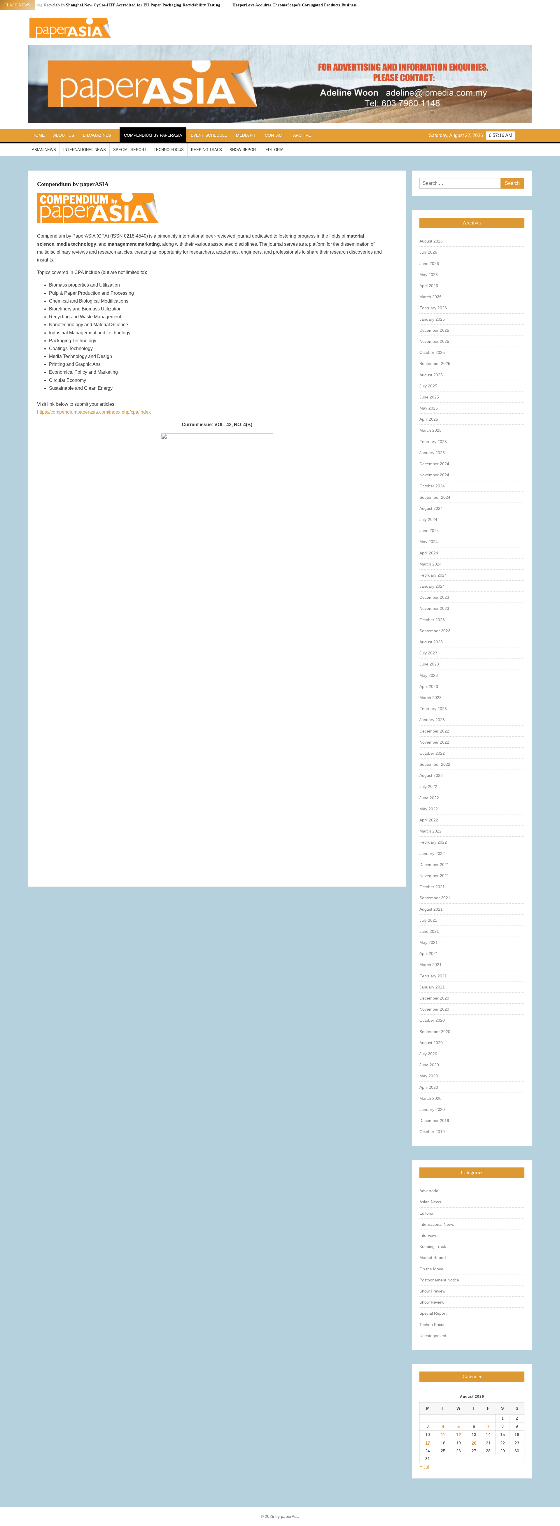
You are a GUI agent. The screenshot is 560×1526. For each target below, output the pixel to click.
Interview (427, 1235)
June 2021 (429, 931)
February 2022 (433, 842)
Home (38, 135)
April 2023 (428, 686)
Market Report (432, 1257)
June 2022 (429, 798)
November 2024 (434, 475)
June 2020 (429, 1065)
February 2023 (433, 708)
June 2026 (429, 263)
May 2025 (428, 408)
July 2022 (428, 786)
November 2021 (434, 875)
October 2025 (432, 352)
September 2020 (434, 1031)
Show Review (431, 1302)
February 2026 (433, 307)
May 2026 (428, 274)
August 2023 (431, 642)
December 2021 (434, 864)
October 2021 (432, 886)
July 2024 (428, 519)
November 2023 (434, 608)
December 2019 (434, 1120)
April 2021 (428, 953)
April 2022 (428, 820)
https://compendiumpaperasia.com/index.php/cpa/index (94, 412)
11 (443, 1434)
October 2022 (432, 753)
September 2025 (434, 363)
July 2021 (428, 920)
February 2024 (433, 575)
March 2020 (430, 1098)
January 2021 (432, 987)
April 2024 (428, 553)
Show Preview (432, 1291)
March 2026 (430, 296)
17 (427, 1443)
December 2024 (434, 463)
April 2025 (428, 419)
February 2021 (433, 976)
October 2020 (432, 1020)
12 (458, 1434)
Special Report (129, 149)
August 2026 (431, 241)
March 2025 (430, 430)
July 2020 (428, 1053)
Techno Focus (169, 149)
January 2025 (432, 452)
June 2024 (429, 530)
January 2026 (432, 319)
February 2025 (433, 441)
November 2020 (434, 1009)
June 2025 (429, 397)
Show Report (244, 149)
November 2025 (434, 341)
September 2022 (434, 764)
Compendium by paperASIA (153, 135)
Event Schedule (209, 135)
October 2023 (432, 619)
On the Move (431, 1269)
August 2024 (431, 508)
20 (474, 1443)
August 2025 (431, 375)
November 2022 (434, 742)
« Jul (424, 1466)
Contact (274, 135)
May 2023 (428, 675)
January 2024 (432, 586)
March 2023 (430, 697)
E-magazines (97, 135)
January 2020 (432, 1109)
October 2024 (432, 486)
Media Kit (246, 135)
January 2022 (432, 853)
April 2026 (428, 285)
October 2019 (432, 1131)
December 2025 (434, 330)
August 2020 (431, 1042)
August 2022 (431, 775)
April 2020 (428, 1087)
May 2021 (428, 942)
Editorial (275, 149)
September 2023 (434, 630)
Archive (302, 135)
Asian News (44, 149)
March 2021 (430, 964)
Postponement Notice (439, 1280)
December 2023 (434, 597)
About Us (63, 135)
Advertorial (429, 1190)
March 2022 (430, 831)
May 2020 (428, 1076)
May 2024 (428, 541)
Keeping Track (206, 149)
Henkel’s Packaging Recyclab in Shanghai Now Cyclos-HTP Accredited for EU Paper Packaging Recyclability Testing (113, 5)
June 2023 (429, 664)
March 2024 (430, 564)
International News (84, 149)
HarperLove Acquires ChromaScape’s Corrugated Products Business (294, 5)
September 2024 (434, 497)
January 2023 (432, 719)
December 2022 (434, 731)
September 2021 (434, 897)
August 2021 (431, 909)
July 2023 (428, 653)
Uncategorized (432, 1335)
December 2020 (434, 998)
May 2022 (428, 809)
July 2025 (428, 386)
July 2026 (428, 252)
